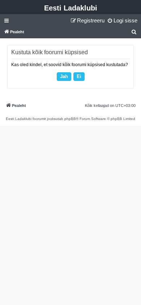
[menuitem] (122, 20)
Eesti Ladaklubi (70, 8)
